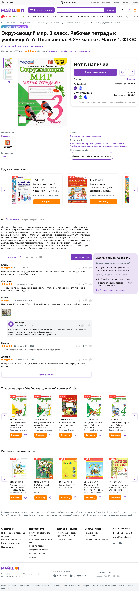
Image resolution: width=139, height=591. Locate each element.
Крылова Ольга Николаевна (66, 430)
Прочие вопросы (9, 547)
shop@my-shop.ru (122, 537)
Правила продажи (37, 546)
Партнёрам (94, 2)
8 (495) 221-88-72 (71, 2)
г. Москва (130, 79)
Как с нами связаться (11, 543)
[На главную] (12, 10)
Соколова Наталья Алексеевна (22, 46)
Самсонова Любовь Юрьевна (46, 195)
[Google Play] (78, 575)
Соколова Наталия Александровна (92, 430)
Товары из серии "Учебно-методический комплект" (36, 388)
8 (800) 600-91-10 (122, 528)
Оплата (116, 2)
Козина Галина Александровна (103, 195)
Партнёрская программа (96, 539)
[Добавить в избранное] (122, 72)
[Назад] (4, 190)
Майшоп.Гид (18, 17)
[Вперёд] (135, 190)
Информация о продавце (13, 533)
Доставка (106, 2)
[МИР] (99, 576)
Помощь (134, 2)
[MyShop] (10, 569)
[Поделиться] (131, 72)
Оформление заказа (38, 549)
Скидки (125, 2)
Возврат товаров (37, 553)
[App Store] (60, 575)
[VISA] (107, 576)
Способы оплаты (64, 539)
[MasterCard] (113, 576)
